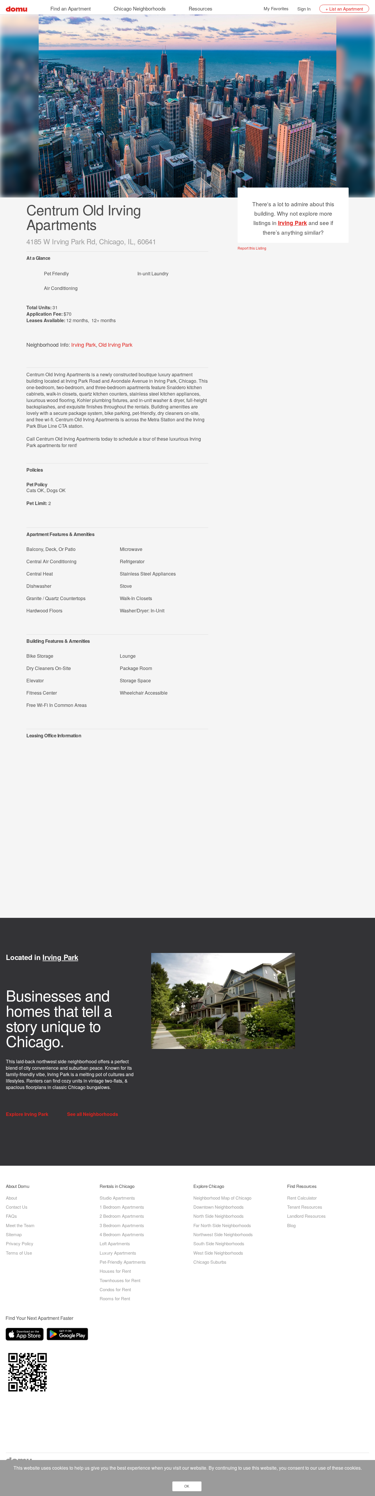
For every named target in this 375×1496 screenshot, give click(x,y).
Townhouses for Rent (120, 1280)
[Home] (16, 8)
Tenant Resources (304, 1207)
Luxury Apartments (118, 1253)
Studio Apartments (117, 1198)
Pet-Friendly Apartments (123, 1262)
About (11, 1198)
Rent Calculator (302, 1198)
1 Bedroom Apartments (122, 1207)
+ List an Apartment (344, 9)
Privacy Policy (19, 1243)
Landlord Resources (306, 1216)
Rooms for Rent (115, 1298)
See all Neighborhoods (93, 1114)
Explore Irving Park (28, 1114)
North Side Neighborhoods (218, 1216)
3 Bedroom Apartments (122, 1225)
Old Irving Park (115, 344)
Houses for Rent (115, 1271)
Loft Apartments (115, 1243)
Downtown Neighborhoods (218, 1207)
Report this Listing (252, 248)
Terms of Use (19, 1253)
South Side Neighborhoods (218, 1243)
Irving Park (83, 344)
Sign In (304, 9)
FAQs (11, 1216)
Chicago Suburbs (209, 1262)
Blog (291, 1225)
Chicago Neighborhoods (140, 8)
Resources (200, 8)
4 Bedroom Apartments (122, 1234)
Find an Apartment (70, 8)
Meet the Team (20, 1225)
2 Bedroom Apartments (122, 1216)
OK (186, 1486)
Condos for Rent (115, 1289)
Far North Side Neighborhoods (222, 1225)
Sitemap (14, 1234)
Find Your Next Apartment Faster (39, 1318)
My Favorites (276, 8)
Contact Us (17, 1207)
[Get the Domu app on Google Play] (68, 1335)
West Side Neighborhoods (218, 1253)
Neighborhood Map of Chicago (222, 1198)
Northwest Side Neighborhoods (223, 1234)
